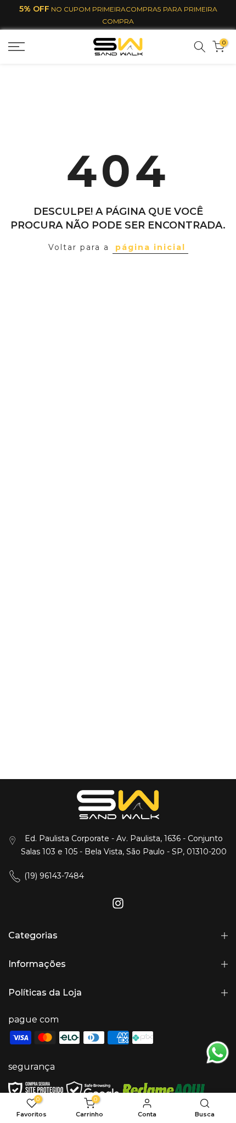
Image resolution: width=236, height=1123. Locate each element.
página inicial (150, 247)
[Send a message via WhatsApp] (218, 1052)
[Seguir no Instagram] (118, 903)
